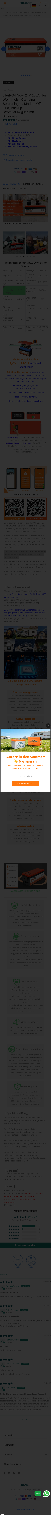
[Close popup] (48, 725)
